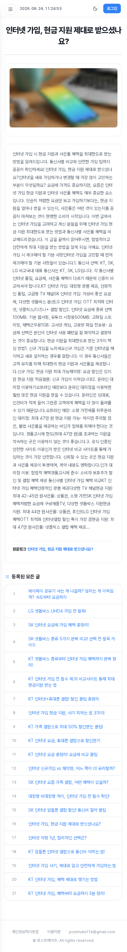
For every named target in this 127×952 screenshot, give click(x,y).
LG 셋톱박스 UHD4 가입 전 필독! (57, 611)
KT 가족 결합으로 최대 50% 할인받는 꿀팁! (65, 726)
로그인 (112, 8)
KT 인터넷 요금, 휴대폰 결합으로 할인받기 (64, 740)
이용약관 (54, 931)
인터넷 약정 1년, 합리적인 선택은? (57, 837)
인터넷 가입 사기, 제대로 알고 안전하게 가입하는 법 (72, 865)
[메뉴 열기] (10, 9)
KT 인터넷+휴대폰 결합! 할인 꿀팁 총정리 (63, 698)
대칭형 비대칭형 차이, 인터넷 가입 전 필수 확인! (68, 796)
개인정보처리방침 (25, 931)
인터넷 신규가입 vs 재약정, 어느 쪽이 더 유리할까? (71, 768)
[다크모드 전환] (95, 8)
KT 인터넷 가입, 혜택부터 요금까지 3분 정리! (66, 893)
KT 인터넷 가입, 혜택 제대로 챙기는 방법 (63, 879)
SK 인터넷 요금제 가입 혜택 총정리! (58, 624)
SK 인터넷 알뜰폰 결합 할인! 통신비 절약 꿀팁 (67, 810)
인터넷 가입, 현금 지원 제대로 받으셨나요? (60, 549)
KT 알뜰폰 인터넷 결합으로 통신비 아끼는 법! (66, 851)
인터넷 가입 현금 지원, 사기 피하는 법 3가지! (66, 712)
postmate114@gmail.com (92, 931)
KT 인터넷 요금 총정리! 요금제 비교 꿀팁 (62, 754)
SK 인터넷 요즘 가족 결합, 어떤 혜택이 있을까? (68, 782)
